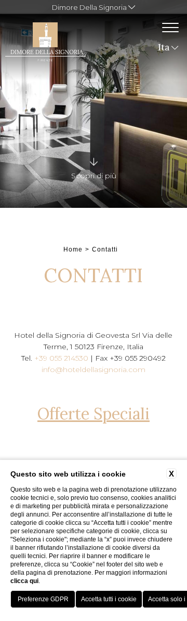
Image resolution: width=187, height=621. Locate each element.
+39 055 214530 (61, 358)
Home (73, 249)
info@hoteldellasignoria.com (93, 369)
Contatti (105, 249)
